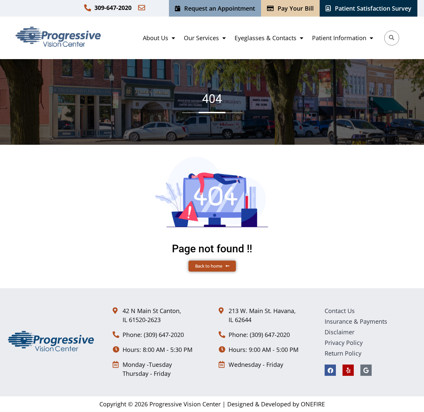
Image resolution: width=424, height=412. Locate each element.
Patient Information (339, 38)
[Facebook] (330, 370)
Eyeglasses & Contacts (265, 38)
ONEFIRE (313, 404)
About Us (155, 38)
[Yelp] (348, 370)
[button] (159, 38)
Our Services (201, 38)
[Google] (366, 370)
